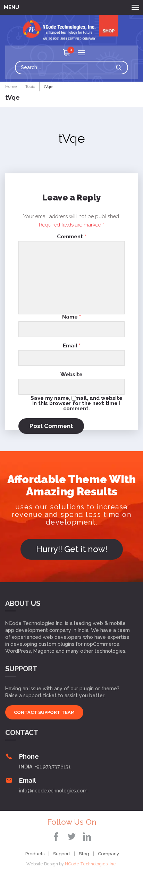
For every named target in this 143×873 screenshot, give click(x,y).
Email (72, 345)
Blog (84, 853)
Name (71, 317)
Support (61, 853)
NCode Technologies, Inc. (91, 864)
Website (71, 374)
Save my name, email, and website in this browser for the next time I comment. (77, 403)
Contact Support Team (44, 712)
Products (34, 853)
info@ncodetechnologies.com (53, 790)
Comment (71, 236)
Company (108, 853)
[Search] (120, 67)
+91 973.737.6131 (52, 766)
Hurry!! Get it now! (71, 549)
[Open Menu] (81, 53)
